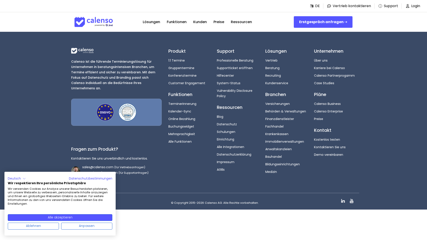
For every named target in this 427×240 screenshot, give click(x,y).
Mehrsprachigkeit (181, 134)
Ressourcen (241, 21)
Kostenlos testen (327, 139)
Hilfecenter (225, 75)
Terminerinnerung (182, 104)
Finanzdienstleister (279, 119)
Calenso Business (327, 104)
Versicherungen (277, 104)
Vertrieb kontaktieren (352, 5)
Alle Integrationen (230, 147)
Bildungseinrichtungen (282, 164)
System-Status (228, 83)
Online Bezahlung (181, 119)
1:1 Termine (176, 60)
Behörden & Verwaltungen (285, 111)
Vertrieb (271, 60)
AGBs (221, 169)
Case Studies (324, 83)
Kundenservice (276, 83)
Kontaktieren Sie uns (330, 147)
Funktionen (177, 21)
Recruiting (273, 75)
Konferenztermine (182, 75)
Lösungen (151, 21)
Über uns (321, 60)
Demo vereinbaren (328, 154)
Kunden (200, 21)
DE (317, 6)
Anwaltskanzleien (278, 149)
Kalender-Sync (179, 111)
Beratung (272, 68)
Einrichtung (225, 139)
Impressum (225, 162)
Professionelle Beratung (235, 60)
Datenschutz (227, 124)
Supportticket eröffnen (235, 68)
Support (391, 5)
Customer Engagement (186, 83)
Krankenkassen (276, 134)
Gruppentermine (181, 68)
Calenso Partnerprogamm (334, 75)
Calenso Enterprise (328, 111)
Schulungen (226, 132)
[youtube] (351, 201)
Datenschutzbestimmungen (90, 178)
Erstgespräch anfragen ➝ (323, 21)
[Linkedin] (343, 201)
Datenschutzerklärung (234, 154)
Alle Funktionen (180, 141)
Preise (219, 21)
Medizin (271, 172)
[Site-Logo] (94, 22)
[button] (315, 6)
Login (415, 5)
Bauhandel (273, 156)
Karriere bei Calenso (329, 68)
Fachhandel (274, 126)
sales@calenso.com (97, 167)
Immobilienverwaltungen (284, 141)
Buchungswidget (181, 126)
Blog (220, 116)
